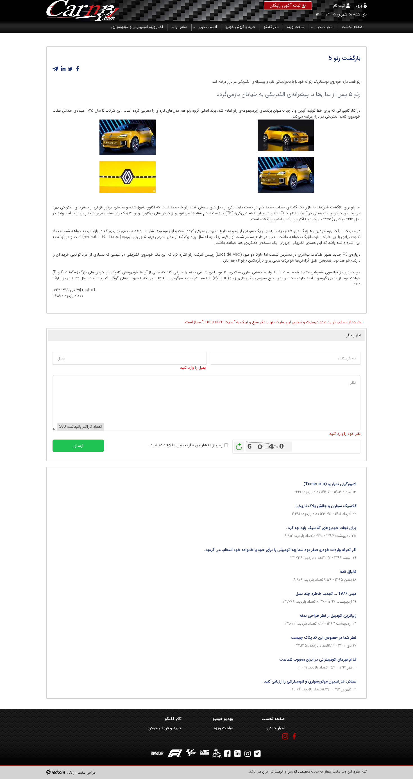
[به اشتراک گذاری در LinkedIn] (62, 69)
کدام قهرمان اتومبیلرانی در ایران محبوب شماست (317, 659)
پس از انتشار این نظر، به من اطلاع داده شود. (185, 445)
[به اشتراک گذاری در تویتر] (70, 69)
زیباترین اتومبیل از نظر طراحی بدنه (328, 616)
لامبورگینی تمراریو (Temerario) (329, 484)
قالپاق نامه (348, 572)
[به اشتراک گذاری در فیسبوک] (77, 69)
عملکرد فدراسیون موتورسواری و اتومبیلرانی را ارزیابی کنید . (309, 681)
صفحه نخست (273, 719)
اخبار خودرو (275, 728)
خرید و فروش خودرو (164, 728)
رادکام (70, 772)
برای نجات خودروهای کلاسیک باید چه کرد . (321, 528)
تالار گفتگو (173, 719)
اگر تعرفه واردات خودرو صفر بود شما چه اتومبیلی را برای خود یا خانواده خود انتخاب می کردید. (280, 550)
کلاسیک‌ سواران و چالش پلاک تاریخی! (325, 506)
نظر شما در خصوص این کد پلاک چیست (323, 637)
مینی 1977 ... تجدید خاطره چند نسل (326, 594)
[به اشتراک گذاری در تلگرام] (55, 69)
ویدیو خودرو (223, 719)
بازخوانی (239, 445)
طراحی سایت (87, 772)
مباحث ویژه (223, 728)
